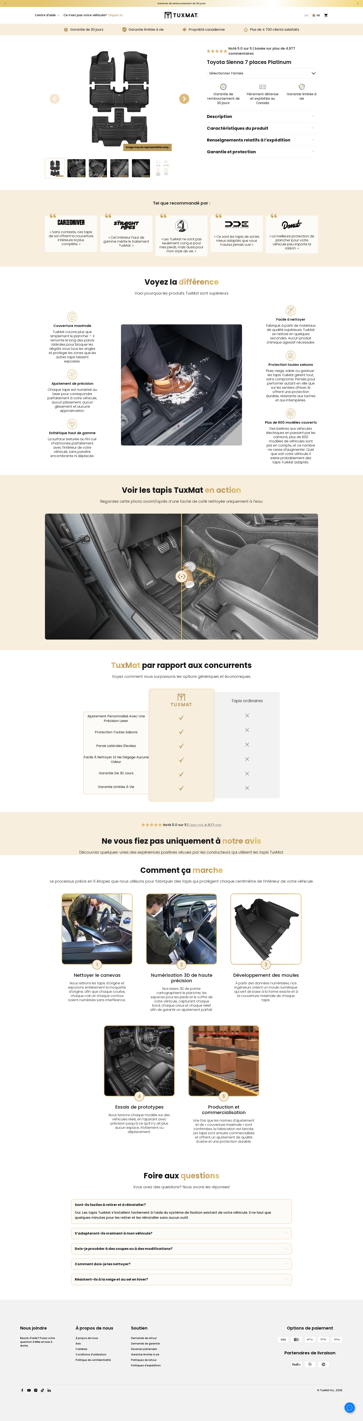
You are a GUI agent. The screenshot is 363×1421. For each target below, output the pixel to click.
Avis (78, 1343)
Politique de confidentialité (93, 1360)
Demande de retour (144, 1338)
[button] (46, 15)
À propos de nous (87, 1338)
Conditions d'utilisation (91, 1354)
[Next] (357, 3)
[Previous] (5, 3)
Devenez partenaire (144, 1349)
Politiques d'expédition (146, 1365)
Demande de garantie (145, 1343)
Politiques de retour (144, 1360)
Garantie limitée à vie (145, 1354)
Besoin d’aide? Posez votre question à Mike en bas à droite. (37, 1341)
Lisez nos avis (205, 824)
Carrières (81, 1349)
